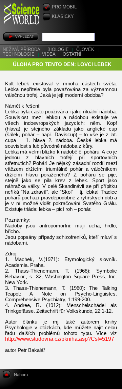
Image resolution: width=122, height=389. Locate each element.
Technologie (19, 54)
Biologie (58, 49)
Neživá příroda (22, 49)
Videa (49, 54)
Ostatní (72, 54)
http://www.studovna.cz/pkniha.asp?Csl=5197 (59, 339)
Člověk (86, 49)
